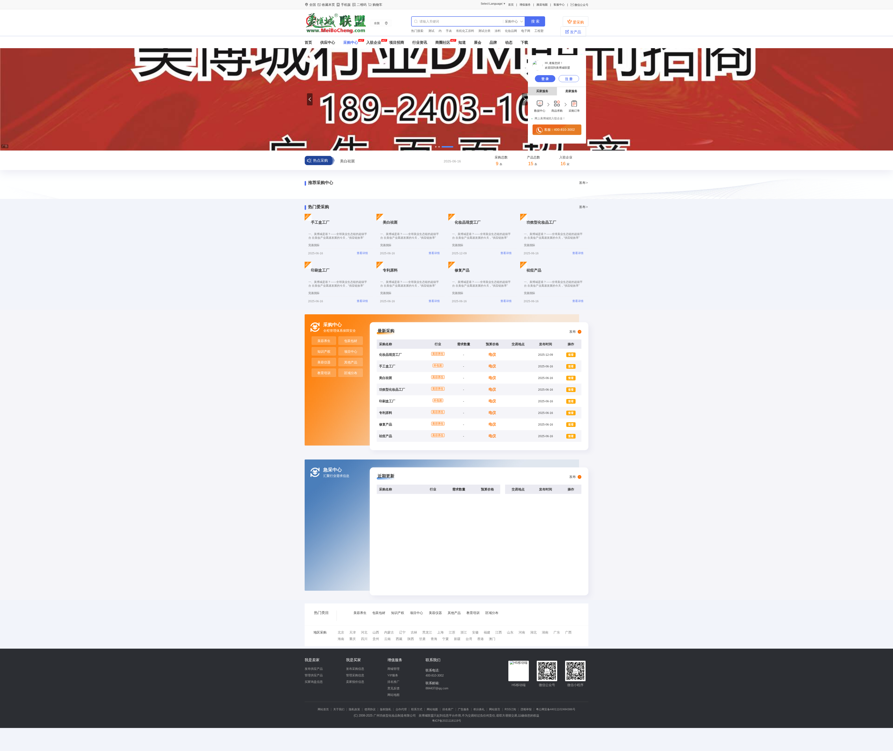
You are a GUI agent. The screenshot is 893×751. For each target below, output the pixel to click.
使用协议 (370, 709)
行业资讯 (419, 42)
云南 (387, 639)
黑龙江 (427, 632)
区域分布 (350, 373)
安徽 (475, 632)
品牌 (493, 42)
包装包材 (350, 341)
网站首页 (323, 709)
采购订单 (574, 110)
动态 (509, 42)
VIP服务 (392, 675)
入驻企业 (373, 42)
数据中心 (539, 110)
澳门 (492, 639)
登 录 (545, 79)
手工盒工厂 (387, 366)
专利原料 (385, 413)
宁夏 (445, 639)
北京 (341, 632)
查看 (571, 354)
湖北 (533, 632)
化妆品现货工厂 (390, 354)
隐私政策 (354, 709)
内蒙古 (389, 632)
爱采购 (575, 21)
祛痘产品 (385, 436)
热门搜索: (417, 31)
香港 (480, 639)
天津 (352, 632)
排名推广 (393, 682)
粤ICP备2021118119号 (446, 720)
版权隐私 (385, 709)
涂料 (489, 31)
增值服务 (525, 4)
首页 (511, 4)
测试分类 (476, 31)
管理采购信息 (355, 675)
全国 (377, 23)
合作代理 (401, 709)
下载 (524, 42)
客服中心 (559, 4)
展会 (477, 42)
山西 (376, 632)
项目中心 (350, 351)
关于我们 (338, 709)
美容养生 (323, 341)
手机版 (346, 5)
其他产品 (350, 362)
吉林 (414, 632)
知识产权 (323, 351)
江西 (498, 632)
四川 (364, 639)
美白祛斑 (385, 378)
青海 (434, 639)
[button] (310, 99)
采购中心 (350, 42)
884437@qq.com (437, 688)
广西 (568, 632)
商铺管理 (393, 669)
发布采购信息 (355, 669)
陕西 (410, 639)
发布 (583, 182)
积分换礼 (479, 709)
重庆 (352, 639)
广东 (556, 632)
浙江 (463, 632)
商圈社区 (442, 42)
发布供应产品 (314, 669)
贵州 (376, 639)
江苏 (452, 632)
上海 (440, 632)
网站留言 (494, 709)
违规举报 (526, 709)
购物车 (377, 5)
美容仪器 (323, 362)
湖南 (545, 632)
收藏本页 (328, 5)
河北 (364, 632)
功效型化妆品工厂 (355, 161)
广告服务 (463, 709)
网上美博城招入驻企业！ (550, 118)
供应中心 (327, 42)
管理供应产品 (314, 675)
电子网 (517, 31)
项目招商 (396, 42)
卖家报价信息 (355, 682)
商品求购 (557, 110)
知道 (462, 42)
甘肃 (422, 639)
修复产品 (385, 424)
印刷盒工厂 (387, 401)
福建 (487, 632)
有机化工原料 (457, 31)
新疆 (457, 639)
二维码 (362, 5)
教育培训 (323, 373)
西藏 (399, 639)
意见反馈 (393, 688)
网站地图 (393, 695)
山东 (510, 632)
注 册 (569, 79)
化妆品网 (502, 31)
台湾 (469, 639)
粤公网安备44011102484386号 (555, 709)
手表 (440, 31)
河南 (522, 632)
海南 (341, 639)
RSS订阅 (510, 709)
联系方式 (416, 709)
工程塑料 (532, 31)
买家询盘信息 (314, 682)
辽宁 (402, 632)
